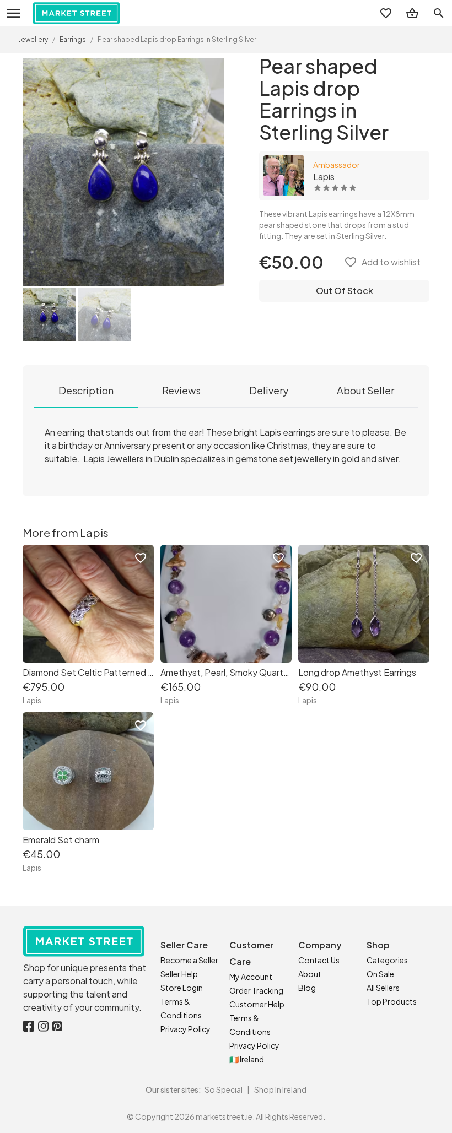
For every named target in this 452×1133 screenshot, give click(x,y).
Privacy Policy (185, 1029)
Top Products (392, 1001)
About (309, 974)
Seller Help (179, 974)
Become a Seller (189, 960)
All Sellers (383, 988)
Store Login (181, 988)
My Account (250, 977)
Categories (387, 960)
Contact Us (319, 960)
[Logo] (76, 13)
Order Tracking (256, 990)
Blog (307, 988)
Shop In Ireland (280, 1089)
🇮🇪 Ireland (246, 1059)
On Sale (380, 974)
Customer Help (256, 1004)
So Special (224, 1089)
